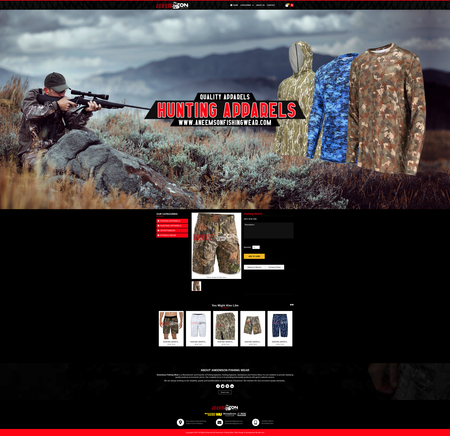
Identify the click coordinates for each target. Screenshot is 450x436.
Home (235, 5)
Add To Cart (172, 344)
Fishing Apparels (170, 221)
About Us (260, 5)
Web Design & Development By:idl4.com (249, 432)
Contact (271, 5)
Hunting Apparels (170, 226)
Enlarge (172, 339)
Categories (245, 5)
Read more (225, 392)
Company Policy (275, 267)
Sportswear (167, 230)
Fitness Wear (168, 235)
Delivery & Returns (254, 267)
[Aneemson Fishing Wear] (172, 5)
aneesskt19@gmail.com (234, 421)
